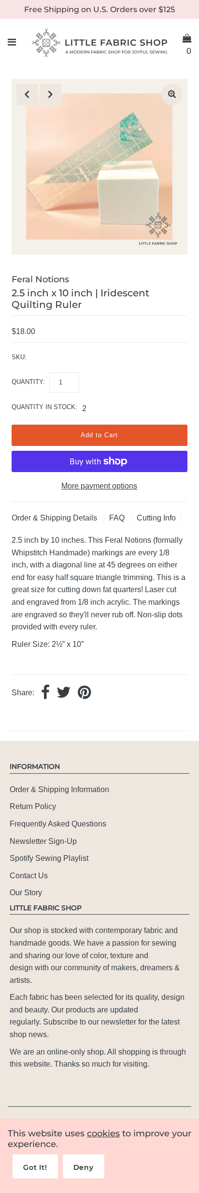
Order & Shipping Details (55, 518)
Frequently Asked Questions (58, 824)
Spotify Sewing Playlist (49, 858)
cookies (103, 1133)
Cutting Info (156, 518)
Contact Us (29, 876)
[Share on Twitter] (64, 693)
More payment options (99, 486)
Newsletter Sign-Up (43, 841)
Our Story (26, 892)
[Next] (50, 94)
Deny (83, 1167)
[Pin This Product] (84, 693)
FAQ (118, 518)
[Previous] (27, 94)
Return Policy (33, 806)
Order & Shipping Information (59, 789)
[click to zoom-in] (172, 94)
